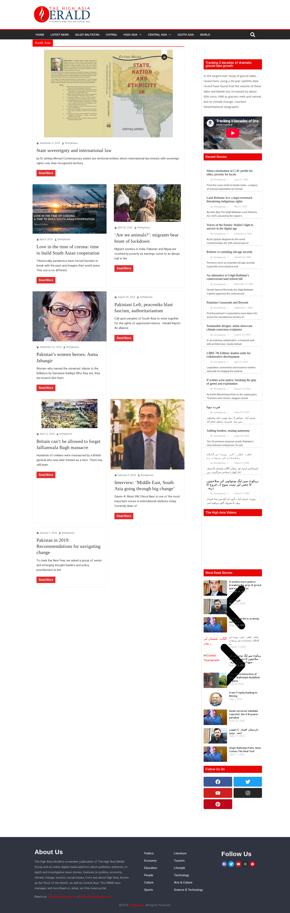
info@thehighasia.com (62, 896)
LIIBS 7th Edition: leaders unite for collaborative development (229, 354)
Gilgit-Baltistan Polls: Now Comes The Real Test (245, 749)
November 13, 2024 (243, 284)
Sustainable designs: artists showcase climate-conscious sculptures (229, 327)
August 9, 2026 (241, 412)
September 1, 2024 (243, 308)
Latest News (60, 34)
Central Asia (157, 34)
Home (40, 34)
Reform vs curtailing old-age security (230, 252)
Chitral (111, 34)
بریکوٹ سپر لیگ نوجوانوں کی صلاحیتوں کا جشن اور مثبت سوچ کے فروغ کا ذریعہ (232, 484)
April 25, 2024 (241, 362)
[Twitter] (248, 782)
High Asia (130, 34)
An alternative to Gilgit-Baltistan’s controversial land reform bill (228, 277)
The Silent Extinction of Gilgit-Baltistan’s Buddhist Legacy (244, 677)
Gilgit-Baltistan (87, 34)
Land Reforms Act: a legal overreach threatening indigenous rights (229, 199)
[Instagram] (248, 793)
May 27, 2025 (240, 207)
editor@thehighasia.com (95, 896)
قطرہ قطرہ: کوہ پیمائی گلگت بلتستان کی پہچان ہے (229, 455)
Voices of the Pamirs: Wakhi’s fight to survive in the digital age (230, 226)
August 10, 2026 (242, 389)
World (205, 34)
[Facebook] (218, 782)
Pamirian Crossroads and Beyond (227, 302)
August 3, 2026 (241, 463)
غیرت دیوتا (213, 407)
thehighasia (220, 180)
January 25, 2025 (242, 257)
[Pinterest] (218, 804)
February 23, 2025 (243, 234)
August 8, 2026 (241, 436)
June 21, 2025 (241, 180)
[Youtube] (218, 793)
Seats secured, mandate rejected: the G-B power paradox (243, 714)
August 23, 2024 (242, 335)
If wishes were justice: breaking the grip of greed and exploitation (231, 381)
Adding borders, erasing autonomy (228, 430)
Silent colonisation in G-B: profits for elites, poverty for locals (230, 172)
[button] (139, 34)
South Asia (186, 34)
